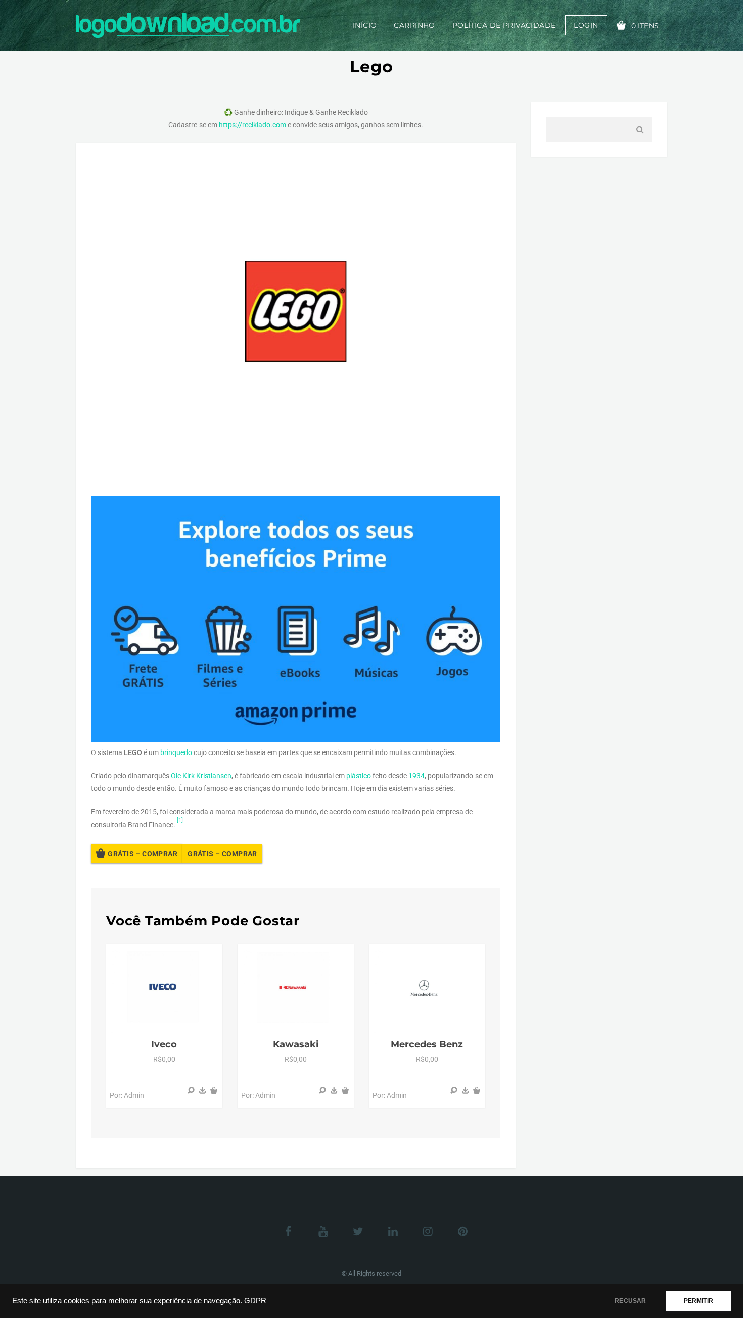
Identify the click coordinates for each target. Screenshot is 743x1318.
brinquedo (176, 752)
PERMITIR (698, 1300)
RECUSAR (630, 1300)
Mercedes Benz (427, 1044)
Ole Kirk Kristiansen (201, 776)
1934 (416, 776)
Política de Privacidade (504, 25)
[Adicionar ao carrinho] (214, 1090)
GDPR (255, 1301)
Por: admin (127, 1095)
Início (365, 25)
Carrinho (414, 25)
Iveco (164, 1044)
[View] (191, 1090)
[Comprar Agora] (203, 1090)
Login (586, 25)
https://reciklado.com (252, 125)
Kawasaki (295, 1044)
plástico (358, 776)
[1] (180, 820)
